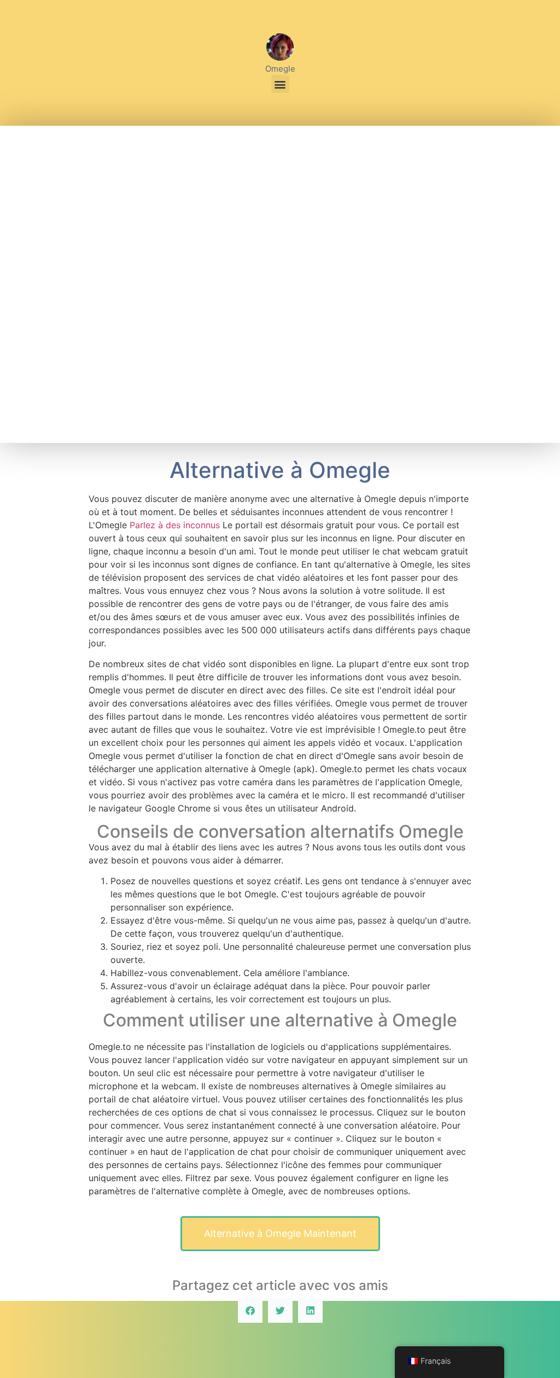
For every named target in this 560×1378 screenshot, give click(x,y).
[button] (280, 84)
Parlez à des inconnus (175, 524)
